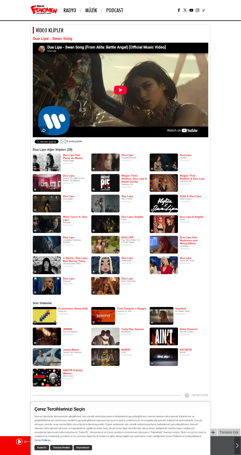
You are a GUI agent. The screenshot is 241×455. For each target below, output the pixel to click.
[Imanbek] (161, 315)
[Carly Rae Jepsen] (105, 336)
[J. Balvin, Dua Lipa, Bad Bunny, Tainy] (47, 265)
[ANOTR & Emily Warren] (47, 377)
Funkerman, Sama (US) (73, 308)
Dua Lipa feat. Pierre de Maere (73, 156)
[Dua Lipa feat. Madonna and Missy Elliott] (164, 244)
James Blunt (71, 349)
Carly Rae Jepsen (132, 329)
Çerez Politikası (42, 440)
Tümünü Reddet (61, 447)
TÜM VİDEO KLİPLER (199, 395)
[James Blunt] (47, 357)
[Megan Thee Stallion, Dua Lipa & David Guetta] (105, 182)
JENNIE (67, 329)
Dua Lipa (127, 155)
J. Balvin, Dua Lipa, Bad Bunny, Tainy (75, 259)
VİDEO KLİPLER (49, 30)
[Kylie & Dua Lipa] (164, 203)
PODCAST (114, 10)
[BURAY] (105, 357)
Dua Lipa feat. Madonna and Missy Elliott (189, 240)
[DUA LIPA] (105, 244)
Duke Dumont (188, 329)
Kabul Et (41, 447)
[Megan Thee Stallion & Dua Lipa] (164, 182)
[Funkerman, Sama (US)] (44, 315)
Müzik (91, 10)
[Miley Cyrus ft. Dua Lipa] (47, 224)
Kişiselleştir (82, 447)
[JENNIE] (47, 336)
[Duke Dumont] (164, 336)
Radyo (69, 10)
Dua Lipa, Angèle (132, 216)
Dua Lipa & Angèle (192, 216)
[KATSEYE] (164, 357)
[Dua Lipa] (105, 162)
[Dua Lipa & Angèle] (164, 224)
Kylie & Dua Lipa (190, 196)
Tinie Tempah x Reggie (131, 308)
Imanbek (180, 308)
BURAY (125, 349)
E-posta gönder (74, 141)
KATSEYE (186, 349)
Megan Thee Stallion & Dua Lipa (192, 177)
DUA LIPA (127, 237)
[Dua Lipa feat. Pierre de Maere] (47, 162)
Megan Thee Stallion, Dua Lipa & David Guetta (134, 178)
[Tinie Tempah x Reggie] (103, 315)
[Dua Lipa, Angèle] (105, 224)
